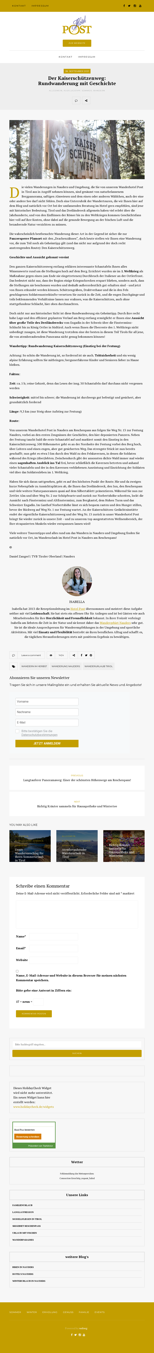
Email (21, 948)
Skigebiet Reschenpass (26, 1226)
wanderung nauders (66, 666)
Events (100, 1312)
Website (22, 960)
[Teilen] (94, 100)
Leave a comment (31, 655)
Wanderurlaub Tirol (99, 666)
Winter (32, 1312)
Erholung (49, 1312)
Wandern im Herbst (34, 666)
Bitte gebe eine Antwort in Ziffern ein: (44, 990)
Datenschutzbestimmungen (39, 735)
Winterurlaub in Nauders (28, 1281)
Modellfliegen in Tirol (27, 1219)
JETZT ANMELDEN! (46, 743)
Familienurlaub (22, 1205)
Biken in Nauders (23, 1267)
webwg (83, 1328)
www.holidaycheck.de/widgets (33, 1107)
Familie (84, 1312)
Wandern (99, 90)
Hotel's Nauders (22, 1274)
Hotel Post (77, 609)
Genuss (68, 1312)
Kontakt (19, 5)
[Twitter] (102, 100)
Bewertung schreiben (27, 1137)
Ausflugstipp (72, 90)
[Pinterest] (111, 100)
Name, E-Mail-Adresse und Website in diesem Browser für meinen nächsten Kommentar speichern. (71, 977)
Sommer (87, 90)
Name (21, 936)
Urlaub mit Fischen (24, 1232)
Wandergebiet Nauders (115, 623)
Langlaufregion (23, 1212)
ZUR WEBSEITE (77, 43)
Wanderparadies (23, 1239)
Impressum (40, 5)
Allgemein (55, 90)
